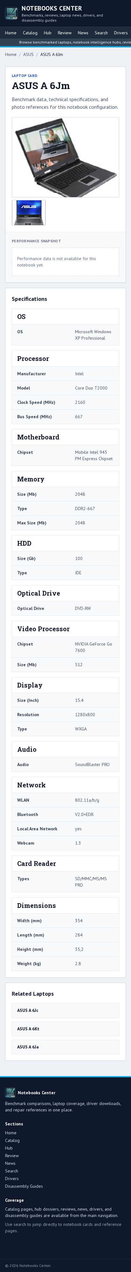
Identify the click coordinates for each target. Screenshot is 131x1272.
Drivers (121, 33)
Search (101, 33)
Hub (48, 33)
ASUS (28, 54)
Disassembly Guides (24, 1186)
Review (65, 33)
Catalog (30, 33)
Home (11, 33)
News (83, 33)
